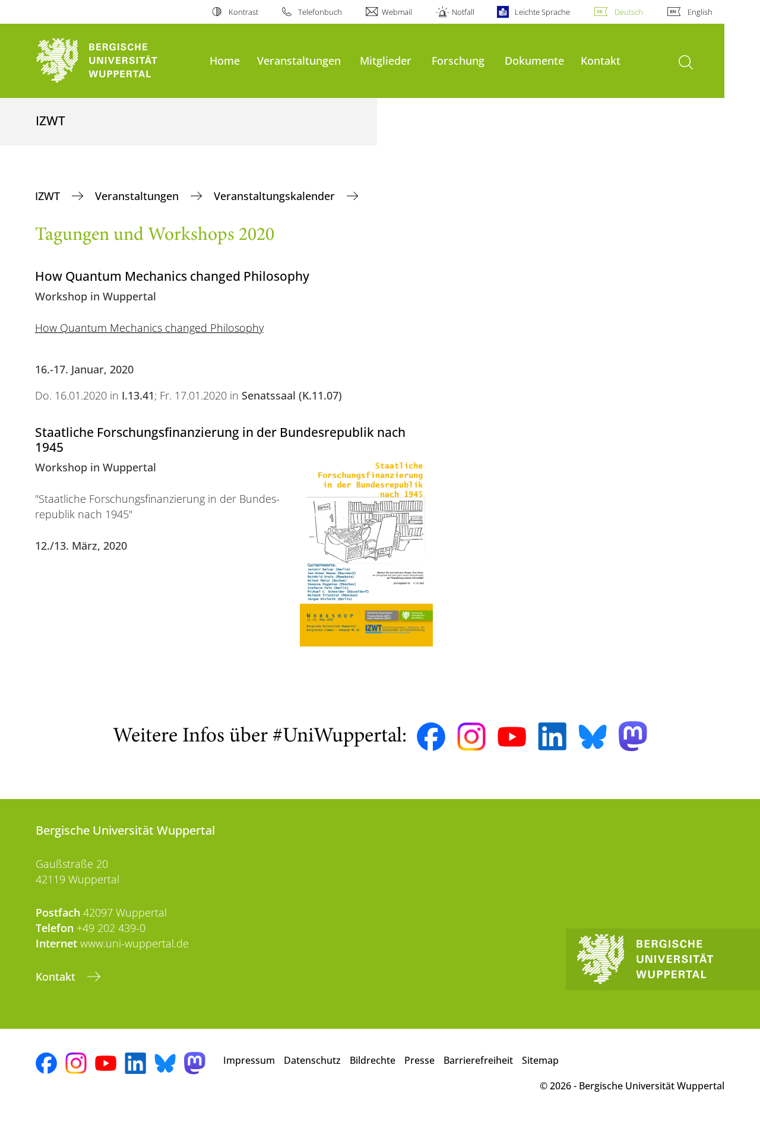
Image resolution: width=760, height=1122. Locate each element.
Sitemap (540, 1060)
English (700, 12)
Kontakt (600, 60)
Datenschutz (312, 1060)
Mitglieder (385, 60)
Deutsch (629, 12)
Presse (419, 1060)
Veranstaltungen (299, 60)
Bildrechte (372, 1060)
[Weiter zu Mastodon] (633, 736)
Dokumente (534, 60)
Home (225, 60)
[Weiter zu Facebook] (431, 736)
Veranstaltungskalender (276, 196)
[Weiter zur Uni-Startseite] (117, 61)
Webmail (397, 12)
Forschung (458, 60)
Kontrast (243, 12)
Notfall (463, 12)
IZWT (49, 196)
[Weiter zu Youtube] (512, 737)
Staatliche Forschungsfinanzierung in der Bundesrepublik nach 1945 (220, 439)
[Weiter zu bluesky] (592, 736)
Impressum (249, 1060)
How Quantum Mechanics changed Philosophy (149, 328)
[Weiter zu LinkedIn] (552, 736)
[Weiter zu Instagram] (471, 736)
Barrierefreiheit (478, 1060)
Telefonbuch (320, 12)
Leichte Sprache (542, 12)
